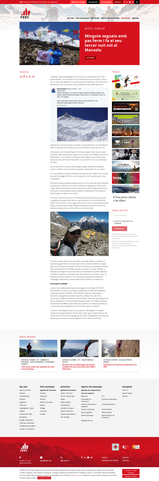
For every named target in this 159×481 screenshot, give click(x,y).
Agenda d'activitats (68, 390)
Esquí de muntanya (87, 409)
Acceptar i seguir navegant (131, 472)
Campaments (65, 405)
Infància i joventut (46, 402)
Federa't (118, 2)
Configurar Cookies (44, 478)
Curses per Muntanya (109, 399)
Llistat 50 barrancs (67, 411)
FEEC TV (125, 390)
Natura (42, 405)
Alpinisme (90, 58)
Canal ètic (125, 460)
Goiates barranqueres (68, 414)
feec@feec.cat (46, 461)
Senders (43, 414)
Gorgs (63, 399)
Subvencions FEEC (25, 414)
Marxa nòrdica (107, 412)
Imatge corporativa (26, 420)
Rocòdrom (23, 417)
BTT (103, 396)
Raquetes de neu (87, 420)
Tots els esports (87, 393)
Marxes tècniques (87, 415)
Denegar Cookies (131, 476)
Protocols (22, 405)
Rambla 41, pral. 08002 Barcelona (25, 462)
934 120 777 (65, 461)
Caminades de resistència (86, 400)
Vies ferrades (65, 417)
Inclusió (42, 399)
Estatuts (22, 399)
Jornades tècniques (67, 408)
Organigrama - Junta (26, 408)
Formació (43, 411)
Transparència (24, 396)
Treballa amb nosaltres (27, 426)
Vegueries (22, 402)
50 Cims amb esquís (68, 396)
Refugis (42, 408)
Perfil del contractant (26, 423)
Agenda (135, 18)
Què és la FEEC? (25, 390)
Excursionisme (107, 409)
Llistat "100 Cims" (67, 393)
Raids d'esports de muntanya (108, 416)
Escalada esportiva (108, 404)
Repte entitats (65, 402)
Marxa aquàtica (86, 412)
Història (22, 393)
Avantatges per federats (110, 460)
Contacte (125, 457)
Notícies (89, 28)
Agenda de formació (48, 390)
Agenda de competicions (91, 390)
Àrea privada (106, 2)
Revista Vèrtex (127, 393)
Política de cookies (76, 475)
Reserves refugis (78, 2)
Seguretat (43, 396)
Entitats (22, 411)
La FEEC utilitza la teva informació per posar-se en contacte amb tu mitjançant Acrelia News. (125, 236)
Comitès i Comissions (27, 429)
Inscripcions (93, 2)
